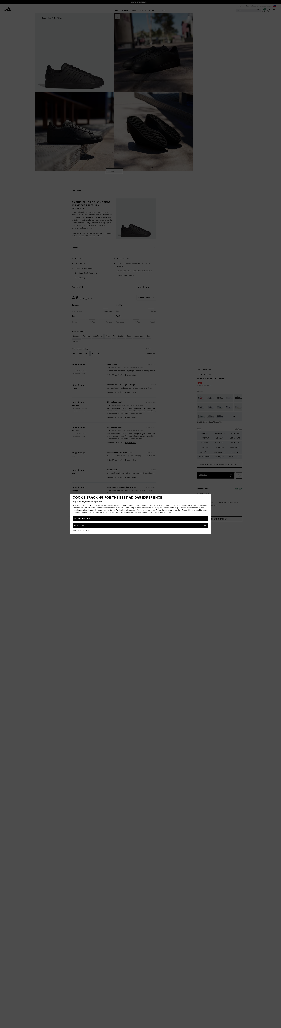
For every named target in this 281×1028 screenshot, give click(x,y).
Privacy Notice (173, 510)
